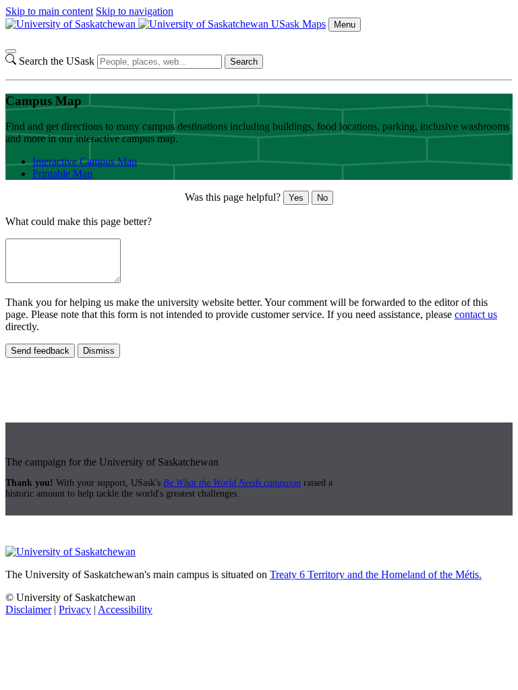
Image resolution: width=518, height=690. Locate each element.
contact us (476, 314)
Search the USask (56, 61)
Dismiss (99, 351)
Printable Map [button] (62, 173)
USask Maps (298, 24)
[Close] (10, 51)
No (322, 198)
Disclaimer (28, 609)
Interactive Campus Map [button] (84, 161)
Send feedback (40, 351)
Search (244, 62)
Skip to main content (49, 11)
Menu (344, 25)
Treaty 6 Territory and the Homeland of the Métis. (376, 574)
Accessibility (125, 609)
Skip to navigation (134, 11)
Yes (296, 198)
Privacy (75, 609)
